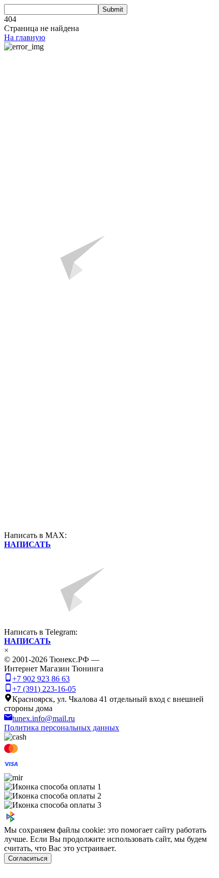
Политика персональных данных (61, 727)
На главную (24, 37)
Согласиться (27, 858)
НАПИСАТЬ (27, 544)
